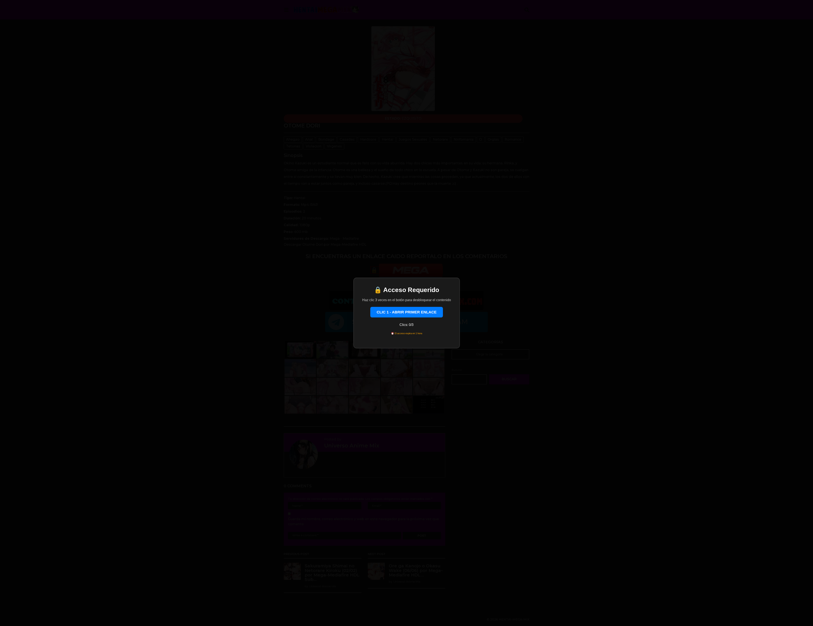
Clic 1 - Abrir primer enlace (407, 312)
